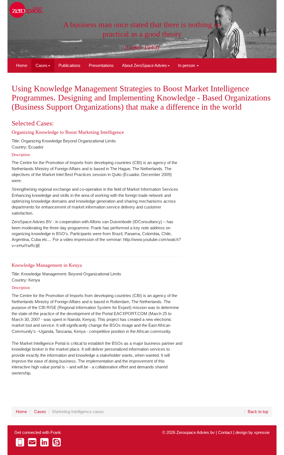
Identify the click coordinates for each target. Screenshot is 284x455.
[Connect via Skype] (56, 442)
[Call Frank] (20, 442)
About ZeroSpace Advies (144, 65)
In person (187, 65)
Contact (225, 432)
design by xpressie (252, 432)
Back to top (258, 411)
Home (21, 65)
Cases (41, 65)
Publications (69, 65)
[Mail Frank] (32, 442)
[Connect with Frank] (44, 442)
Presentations (101, 65)
